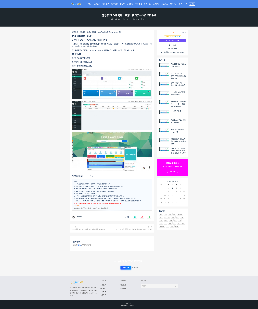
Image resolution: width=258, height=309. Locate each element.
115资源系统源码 (177, 111)
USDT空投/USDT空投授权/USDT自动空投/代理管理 (88, 229)
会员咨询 (126, 267)
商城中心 (173, 4)
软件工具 (138, 4)
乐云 (182, 217)
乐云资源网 (167, 217)
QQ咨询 (173, 45)
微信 (161, 220)
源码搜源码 (77, 208)
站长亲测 (130, 4)
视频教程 (114, 4)
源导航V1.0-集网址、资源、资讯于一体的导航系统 (94, 208)
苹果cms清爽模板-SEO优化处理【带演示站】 (178, 84)
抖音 (170, 223)
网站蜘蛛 (123, 288)
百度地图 (123, 285)
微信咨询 (173, 49)
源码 (161, 214)
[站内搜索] (186, 4)
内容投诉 (76, 205)
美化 (161, 217)
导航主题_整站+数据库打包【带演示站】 (178, 65)
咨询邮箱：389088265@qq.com (173, 52)
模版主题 (105, 4)
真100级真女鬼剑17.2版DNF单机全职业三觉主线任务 (178, 76)
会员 (183, 223)
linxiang (79, 217)
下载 (165, 214)
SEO (175, 220)
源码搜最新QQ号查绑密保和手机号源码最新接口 (178, 141)
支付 (167, 226)
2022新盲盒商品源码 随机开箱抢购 (178, 93)
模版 (174, 214)
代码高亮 (180, 214)
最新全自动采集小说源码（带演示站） (178, 121)
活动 (172, 226)
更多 (180, 4)
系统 (174, 223)
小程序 (122, 4)
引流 (165, 223)
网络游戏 (156, 4)
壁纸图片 (164, 4)
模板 (177, 217)
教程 (171, 220)
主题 (170, 214)
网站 (179, 223)
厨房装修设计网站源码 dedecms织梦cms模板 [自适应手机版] (178, 104)
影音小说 (147, 4)
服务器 (176, 226)
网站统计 (129, 303)
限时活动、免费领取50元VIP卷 (177, 131)
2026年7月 (172, 181)
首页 (90, 4)
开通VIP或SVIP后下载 (173, 40)
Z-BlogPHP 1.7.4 (133, 305)
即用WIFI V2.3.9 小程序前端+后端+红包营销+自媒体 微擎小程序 (178, 151)
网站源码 (97, 4)
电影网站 (162, 226)
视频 (161, 223)
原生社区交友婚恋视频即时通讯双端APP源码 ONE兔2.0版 (134, 229)
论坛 (173, 217)
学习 (180, 220)
